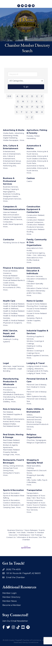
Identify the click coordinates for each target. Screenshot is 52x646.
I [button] (27, 101)
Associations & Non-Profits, (35, 249)
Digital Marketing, (10, 138)
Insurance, (7, 273)
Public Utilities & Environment (35, 410)
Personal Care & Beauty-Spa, (37, 400)
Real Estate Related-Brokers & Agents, (11, 444)
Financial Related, (10, 271)
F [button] (41, 96)
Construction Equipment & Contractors (33, 209)
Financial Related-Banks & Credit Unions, (14, 281)
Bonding (6, 371)
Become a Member (11, 605)
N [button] (22, 107)
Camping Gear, (9, 507)
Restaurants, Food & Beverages (13, 461)
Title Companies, (9, 369)
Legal (6, 363)
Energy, (38, 422)
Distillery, (6, 402)
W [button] (37, 112)
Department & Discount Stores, (36, 471)
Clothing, (30, 468)
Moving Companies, (35, 500)
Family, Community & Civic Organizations (37, 242)
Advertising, (19, 133)
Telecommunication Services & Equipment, (12, 216)
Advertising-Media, (10, 135)
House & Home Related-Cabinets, (37, 314)
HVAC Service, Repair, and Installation (10, 333)
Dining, (6, 466)
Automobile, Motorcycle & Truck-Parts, (37, 162)
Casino (29, 181)
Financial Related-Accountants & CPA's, (12, 286)
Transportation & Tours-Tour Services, (36, 508)
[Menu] (26, 38)
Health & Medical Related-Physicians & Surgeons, (14, 322)
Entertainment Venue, (12, 161)
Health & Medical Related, (14, 304)
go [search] (27, 87)
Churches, (31, 440)
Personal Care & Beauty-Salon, (37, 393)
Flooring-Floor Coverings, (37, 306)
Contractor (8, 239)
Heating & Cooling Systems (10, 340)
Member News (9, 601)
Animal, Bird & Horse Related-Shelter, (11, 422)
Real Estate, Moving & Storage (13, 435)
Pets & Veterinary (12, 409)
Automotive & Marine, (36, 166)
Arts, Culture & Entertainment (10, 147)
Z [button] (32, 117)
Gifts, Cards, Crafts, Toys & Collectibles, (37, 481)
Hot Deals (21, 532)
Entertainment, (9, 151)
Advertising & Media (13, 130)
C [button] (27, 96)
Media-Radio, (8, 133)
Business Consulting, (11, 194)
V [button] (31, 112)
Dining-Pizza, (8, 470)
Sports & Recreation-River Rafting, (13, 497)
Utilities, (30, 415)
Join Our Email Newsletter (15, 621)
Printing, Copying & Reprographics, (11, 190)
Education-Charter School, (37, 288)
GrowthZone (33, 642)
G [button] (18, 101)
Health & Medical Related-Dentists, (14, 317)
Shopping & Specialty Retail (35, 461)
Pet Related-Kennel (11, 426)
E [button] (37, 96)
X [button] (42, 112)
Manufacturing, (9, 392)
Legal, (19, 369)
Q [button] (37, 107)
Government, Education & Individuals (33, 271)
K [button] (36, 101)
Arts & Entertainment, (12, 154)
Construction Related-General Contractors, (36, 221)
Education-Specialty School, (35, 285)
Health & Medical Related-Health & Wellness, (14, 307)
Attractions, (39, 369)
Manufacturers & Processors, (10, 388)
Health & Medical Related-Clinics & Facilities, (14, 312)
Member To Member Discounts (26, 533)
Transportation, (33, 493)
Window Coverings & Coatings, (35, 342)
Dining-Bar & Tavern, (11, 473)
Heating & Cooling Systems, (34, 347)
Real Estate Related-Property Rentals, (11, 451)
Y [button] (27, 117)
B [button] (22, 96)
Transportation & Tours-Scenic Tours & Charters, (37, 504)
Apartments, (8, 447)
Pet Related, (8, 412)
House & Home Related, (37, 304)
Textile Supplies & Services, (38, 355)
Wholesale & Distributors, (13, 394)
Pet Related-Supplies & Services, (12, 415)
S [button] (16, 112)
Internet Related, (10, 212)
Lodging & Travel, (34, 373)
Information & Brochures (27, 537)
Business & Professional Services (9, 181)
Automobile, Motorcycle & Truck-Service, (37, 152)
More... (22, 140)
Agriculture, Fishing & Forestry (37, 131)
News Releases (31, 530)
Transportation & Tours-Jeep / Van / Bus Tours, (36, 497)
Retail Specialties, (34, 466)
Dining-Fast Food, (10, 468)
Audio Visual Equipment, (13, 224)
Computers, (8, 222)
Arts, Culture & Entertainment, (9, 157)
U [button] (26, 112)
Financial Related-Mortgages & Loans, (11, 277)
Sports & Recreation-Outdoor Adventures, (11, 501)
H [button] (23, 101)
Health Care (9, 301)
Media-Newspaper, (11, 140)
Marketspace (24, 535)
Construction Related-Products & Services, (36, 226)
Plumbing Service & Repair (14, 242)
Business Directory (15, 530)
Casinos (31, 178)
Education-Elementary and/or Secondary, (36, 292)
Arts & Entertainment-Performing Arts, (12, 164)
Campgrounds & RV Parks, (37, 371)
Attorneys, (7, 366)
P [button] (32, 107)
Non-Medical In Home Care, (36, 388)
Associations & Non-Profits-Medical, (35, 259)
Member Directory (11, 597)
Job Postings (36, 535)
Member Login (9, 593)
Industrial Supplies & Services (37, 332)
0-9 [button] (9, 96)
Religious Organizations (34, 435)
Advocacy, (42, 255)
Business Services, (10, 187)
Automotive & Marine (34, 147)
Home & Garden (35, 301)
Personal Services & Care (37, 380)
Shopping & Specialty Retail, (35, 476)
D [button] (32, 96)
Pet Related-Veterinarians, (13, 419)
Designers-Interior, (11, 196)
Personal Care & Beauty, (37, 385)
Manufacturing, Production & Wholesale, (14, 398)
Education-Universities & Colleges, (37, 280)
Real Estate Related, (11, 440)
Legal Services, (18, 366)
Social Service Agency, (36, 253)
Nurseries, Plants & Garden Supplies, (34, 319)
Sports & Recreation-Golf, (13, 505)
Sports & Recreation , (11, 493)
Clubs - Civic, (32, 255)
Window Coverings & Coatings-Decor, (35, 352)
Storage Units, (8, 454)
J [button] (31, 101)
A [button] (17, 96)
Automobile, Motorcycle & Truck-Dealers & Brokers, (37, 157)
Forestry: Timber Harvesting (33, 137)
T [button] (21, 112)
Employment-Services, (12, 199)
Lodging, (30, 369)
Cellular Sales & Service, (12, 219)
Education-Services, (35, 276)
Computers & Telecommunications (14, 208)
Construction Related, (36, 215)
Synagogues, (41, 440)
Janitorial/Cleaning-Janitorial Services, (34, 418)
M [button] (17, 107)
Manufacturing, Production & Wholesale (11, 382)
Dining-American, (17, 466)
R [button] (42, 107)
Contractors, (32, 217)
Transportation (34, 490)
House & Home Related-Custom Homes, (37, 310)
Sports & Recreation (13, 490)
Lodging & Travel (36, 363)
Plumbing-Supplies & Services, (35, 337)
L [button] (41, 101)
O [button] (27, 107)
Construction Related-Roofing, (36, 230)
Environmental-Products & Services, (37, 425)
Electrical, (30, 422)
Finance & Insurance (13, 268)
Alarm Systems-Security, (36, 396)
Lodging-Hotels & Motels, (37, 366)
